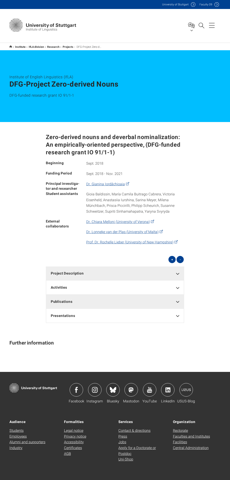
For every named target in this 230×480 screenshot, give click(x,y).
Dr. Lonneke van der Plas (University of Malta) (122, 231)
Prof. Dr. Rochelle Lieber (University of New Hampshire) (129, 242)
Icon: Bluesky (113, 390)
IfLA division (36, 46)
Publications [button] (62, 301)
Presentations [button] (63, 315)
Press (122, 436)
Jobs (122, 441)
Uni (175, 4)
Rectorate (180, 430)
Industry (15, 447)
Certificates (73, 447)
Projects (68, 46)
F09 (205, 4)
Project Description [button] (67, 273)
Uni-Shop (125, 459)
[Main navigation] (212, 25)
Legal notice (73, 430)
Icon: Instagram (95, 390)
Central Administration (191, 447)
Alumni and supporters (27, 441)
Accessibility (74, 441)
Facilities (180, 441)
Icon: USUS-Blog (186, 390)
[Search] (201, 25)
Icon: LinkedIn (168, 390)
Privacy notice (75, 436)
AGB (67, 453)
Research (53, 46)
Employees (18, 436)
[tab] (115, 273)
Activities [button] (59, 287)
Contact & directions (134, 430)
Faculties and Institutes (191, 436)
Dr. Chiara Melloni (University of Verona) (118, 221)
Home (10, 46)
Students (16, 430)
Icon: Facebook (76, 390)
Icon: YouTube (149, 390)
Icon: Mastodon (131, 390)
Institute (20, 46)
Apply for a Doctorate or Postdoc (137, 450)
